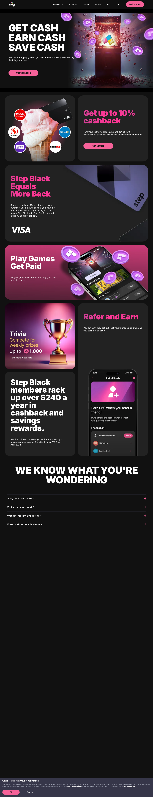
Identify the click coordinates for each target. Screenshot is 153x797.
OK (11, 792)
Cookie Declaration (73, 786)
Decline (30, 792)
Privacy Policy (129, 786)
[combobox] (57, 4)
